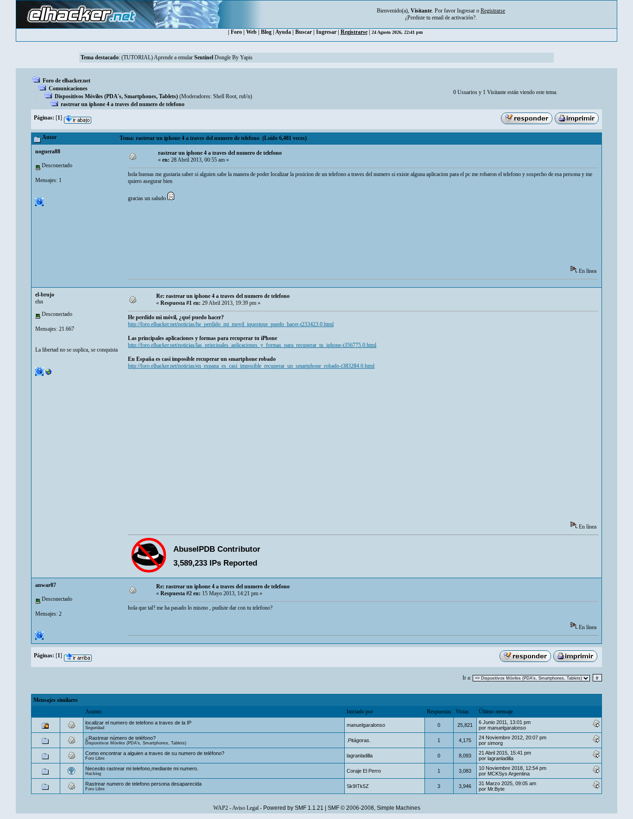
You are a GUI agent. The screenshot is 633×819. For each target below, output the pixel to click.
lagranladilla (360, 755)
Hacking (93, 773)
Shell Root (224, 96)
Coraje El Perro (364, 771)
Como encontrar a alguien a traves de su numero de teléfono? (154, 753)
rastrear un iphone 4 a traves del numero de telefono (122, 104)
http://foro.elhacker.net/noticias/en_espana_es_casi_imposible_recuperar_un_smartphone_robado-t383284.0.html (251, 366)
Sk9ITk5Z (358, 786)
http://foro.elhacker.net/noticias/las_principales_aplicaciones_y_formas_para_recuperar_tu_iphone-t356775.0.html (252, 345)
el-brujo (44, 294)
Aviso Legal (245, 808)
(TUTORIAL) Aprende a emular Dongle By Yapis (187, 57)
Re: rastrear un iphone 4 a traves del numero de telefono (223, 296)
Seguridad (94, 727)
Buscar (303, 32)
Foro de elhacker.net (66, 80)
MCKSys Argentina (508, 773)
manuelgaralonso (366, 725)
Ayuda (283, 32)
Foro (236, 32)
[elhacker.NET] (48, 374)
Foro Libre (95, 758)
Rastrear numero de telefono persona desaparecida (143, 784)
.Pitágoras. (359, 740)
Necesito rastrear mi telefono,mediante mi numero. (141, 768)
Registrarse (354, 32)
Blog (266, 32)
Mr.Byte (496, 789)
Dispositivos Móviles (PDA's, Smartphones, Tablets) (116, 96)
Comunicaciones (68, 88)
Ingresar (466, 10)
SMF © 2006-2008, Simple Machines (374, 808)
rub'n (244, 96)
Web (251, 32)
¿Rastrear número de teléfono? (120, 738)
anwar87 (45, 585)
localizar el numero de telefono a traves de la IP (138, 722)
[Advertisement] (296, 237)
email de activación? (453, 17)
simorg (495, 743)
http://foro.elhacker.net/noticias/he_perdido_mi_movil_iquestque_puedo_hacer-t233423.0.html (231, 324)
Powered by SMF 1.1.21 (293, 808)
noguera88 (47, 151)
